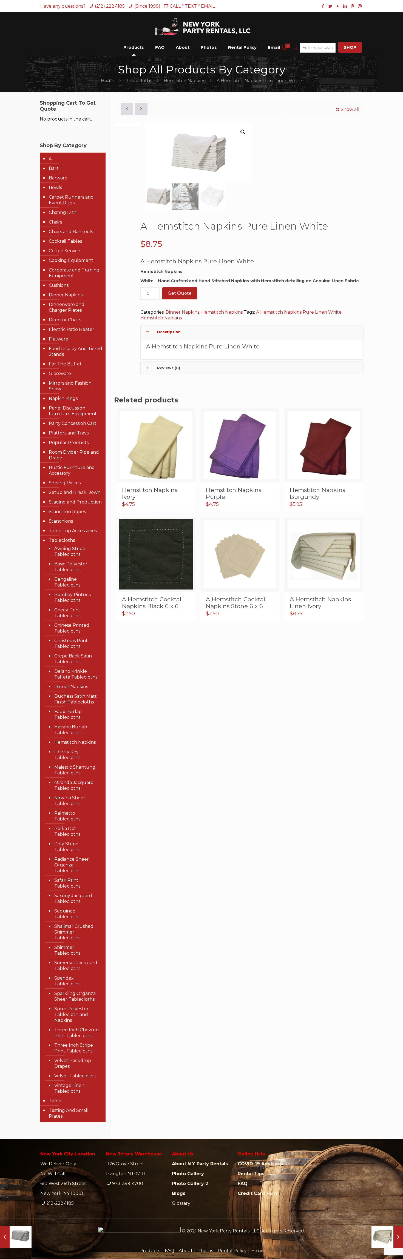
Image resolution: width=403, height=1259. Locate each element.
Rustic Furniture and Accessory (72, 470)
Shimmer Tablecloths (67, 950)
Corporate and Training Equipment (74, 272)
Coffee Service (64, 250)
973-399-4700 (127, 1183)
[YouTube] (337, 6)
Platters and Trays (69, 433)
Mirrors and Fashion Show (70, 385)
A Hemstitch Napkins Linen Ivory (320, 603)
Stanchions (61, 521)
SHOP (350, 47)
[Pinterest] (352, 6)
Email (257, 1250)
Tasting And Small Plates (69, 1113)
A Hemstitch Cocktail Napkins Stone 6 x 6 (236, 603)
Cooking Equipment (71, 260)
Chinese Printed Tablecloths (71, 628)
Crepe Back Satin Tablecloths (73, 658)
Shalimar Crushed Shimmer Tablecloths (73, 932)
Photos (205, 1250)
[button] (243, 132)
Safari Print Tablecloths (67, 883)
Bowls (55, 187)
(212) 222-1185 (110, 6)
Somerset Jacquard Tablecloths (75, 965)
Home (107, 80)
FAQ (169, 1250)
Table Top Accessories (73, 530)
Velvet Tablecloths (74, 1075)
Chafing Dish (62, 212)
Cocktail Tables (65, 241)
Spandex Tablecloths (67, 980)
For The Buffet (65, 364)
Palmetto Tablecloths (67, 816)
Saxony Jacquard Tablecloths (73, 898)
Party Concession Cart (73, 423)
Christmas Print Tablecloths (71, 643)
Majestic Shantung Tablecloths (74, 770)
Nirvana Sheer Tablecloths (69, 800)
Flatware (58, 339)
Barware (58, 178)
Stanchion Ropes (67, 511)
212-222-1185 (60, 1203)
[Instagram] (360, 6)
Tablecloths (139, 80)
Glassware (60, 373)
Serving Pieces (65, 482)
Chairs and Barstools (71, 231)
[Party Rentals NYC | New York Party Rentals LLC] (201, 25)
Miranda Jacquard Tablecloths (74, 785)
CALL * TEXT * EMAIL (192, 6)
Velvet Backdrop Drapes (72, 1063)
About (186, 1250)
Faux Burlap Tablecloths (68, 714)
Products (150, 1250)
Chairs (55, 222)
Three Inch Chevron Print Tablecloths (76, 1032)
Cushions (59, 285)
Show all (350, 109)
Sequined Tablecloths (67, 913)
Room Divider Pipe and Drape (74, 455)
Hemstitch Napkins (184, 80)
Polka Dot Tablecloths (67, 831)
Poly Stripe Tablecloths (67, 846)
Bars (53, 168)
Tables (56, 1100)
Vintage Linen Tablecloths (69, 1088)
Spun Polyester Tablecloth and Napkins (71, 1014)
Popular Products (69, 442)
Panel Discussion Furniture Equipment (73, 410)
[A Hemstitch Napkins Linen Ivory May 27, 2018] (387, 1237)
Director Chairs (65, 319)
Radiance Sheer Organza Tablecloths (71, 865)
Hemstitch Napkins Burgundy (317, 493)
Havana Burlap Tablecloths (70, 729)
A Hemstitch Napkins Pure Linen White (299, 312)
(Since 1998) (147, 6)
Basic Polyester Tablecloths (70, 566)
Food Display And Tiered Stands (75, 351)
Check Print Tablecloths (67, 612)
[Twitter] (330, 6)
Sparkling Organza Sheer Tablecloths (75, 996)
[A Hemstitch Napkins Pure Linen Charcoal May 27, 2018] (16, 1237)
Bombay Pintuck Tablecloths (72, 597)
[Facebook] (323, 6)
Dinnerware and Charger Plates (66, 307)
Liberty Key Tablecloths (67, 754)
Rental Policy (232, 1250)
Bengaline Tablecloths (67, 582)
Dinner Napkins (182, 312)
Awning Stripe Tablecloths (69, 551)
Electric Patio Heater (71, 329)
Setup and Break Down (75, 492)
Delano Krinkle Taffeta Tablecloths (75, 674)
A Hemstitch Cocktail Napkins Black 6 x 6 (152, 603)
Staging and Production (75, 502)
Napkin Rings (63, 398)
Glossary (181, 1203)
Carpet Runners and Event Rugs (71, 199)
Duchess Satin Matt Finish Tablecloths (75, 699)
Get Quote (180, 293)
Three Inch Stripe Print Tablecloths (73, 1048)
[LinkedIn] (345, 6)
